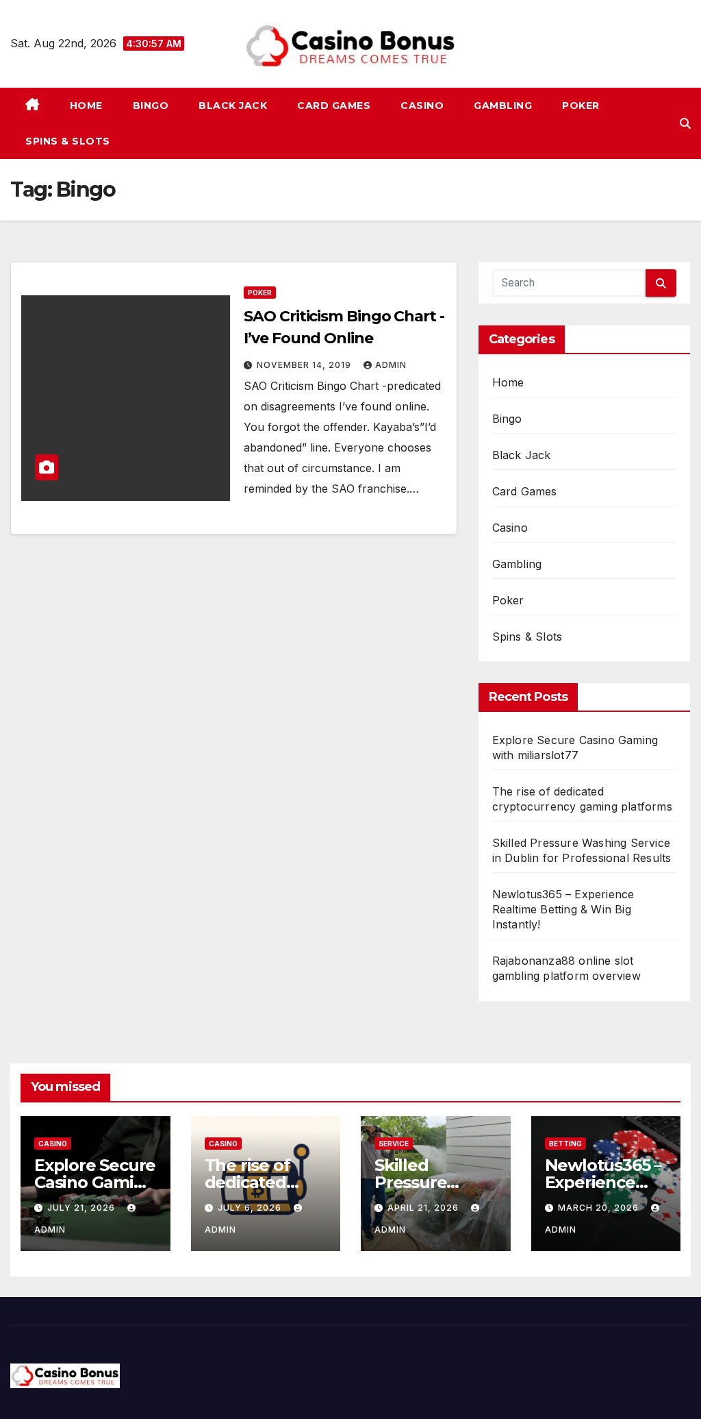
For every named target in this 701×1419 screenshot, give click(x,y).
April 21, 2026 (424, 1207)
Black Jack (233, 105)
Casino (422, 105)
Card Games (333, 105)
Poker (581, 105)
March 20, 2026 (599, 1207)
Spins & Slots (67, 141)
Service (394, 1143)
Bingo (151, 105)
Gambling (503, 105)
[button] (685, 123)
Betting (565, 1143)
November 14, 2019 (305, 365)
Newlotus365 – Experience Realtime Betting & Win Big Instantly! (563, 909)
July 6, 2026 (251, 1207)
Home (86, 105)
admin (391, 365)
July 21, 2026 (82, 1207)
